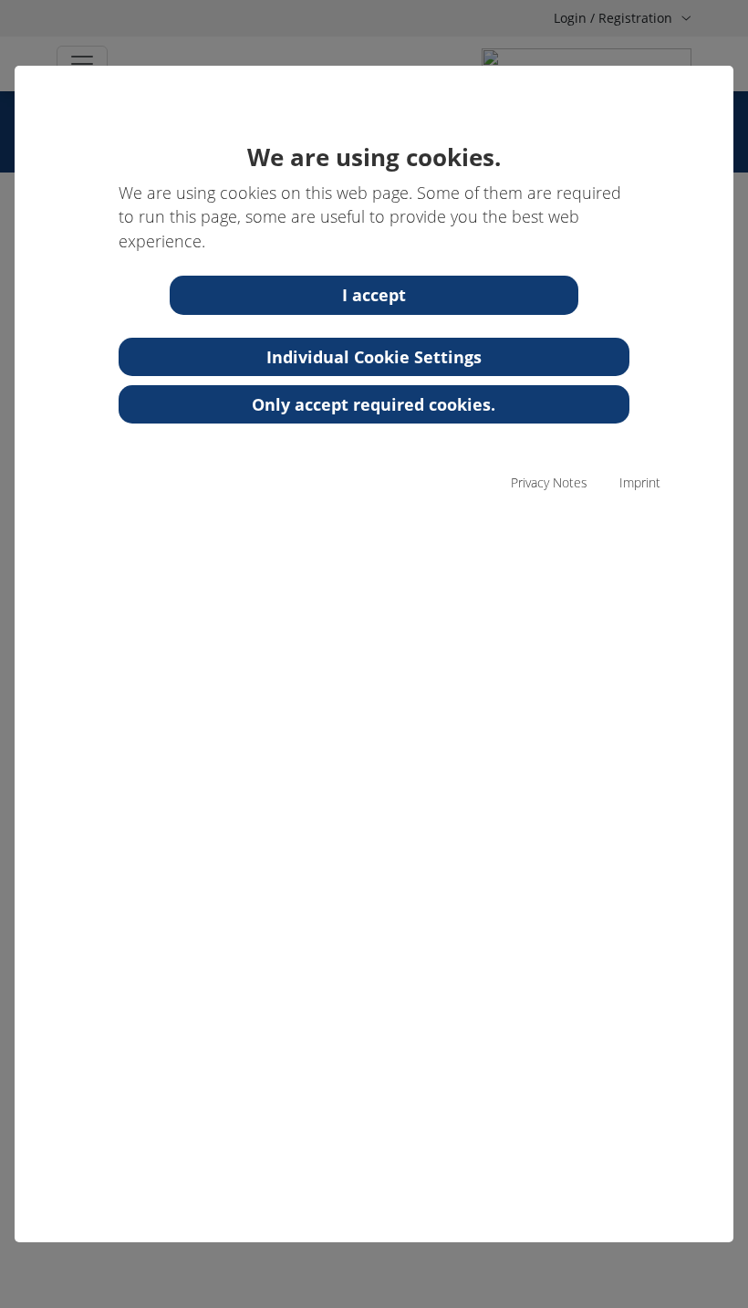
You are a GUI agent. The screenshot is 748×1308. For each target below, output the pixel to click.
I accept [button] (374, 295)
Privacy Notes (549, 482)
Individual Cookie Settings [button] (374, 357)
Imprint (639, 482)
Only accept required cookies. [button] (373, 404)
